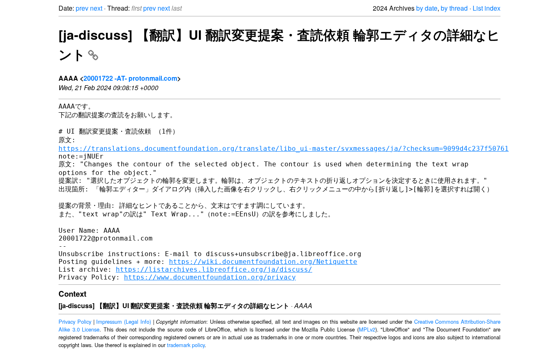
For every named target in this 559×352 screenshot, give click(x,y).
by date (426, 8)
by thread (454, 8)
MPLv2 (367, 329)
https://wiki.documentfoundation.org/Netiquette (263, 262)
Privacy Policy (75, 321)
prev (82, 8)
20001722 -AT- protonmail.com (130, 78)
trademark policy (186, 345)
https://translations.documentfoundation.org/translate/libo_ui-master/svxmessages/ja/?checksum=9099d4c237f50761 (284, 148)
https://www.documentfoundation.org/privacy (210, 277)
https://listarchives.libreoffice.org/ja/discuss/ (214, 269)
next (96, 8)
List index (486, 8)
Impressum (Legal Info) (123, 321)
